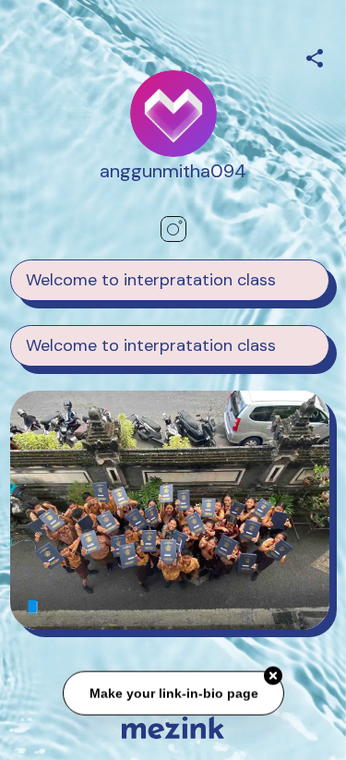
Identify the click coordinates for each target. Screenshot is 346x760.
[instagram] (173, 229)
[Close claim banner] (273, 677)
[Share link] (315, 55)
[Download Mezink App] (173, 727)
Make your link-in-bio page (173, 694)
